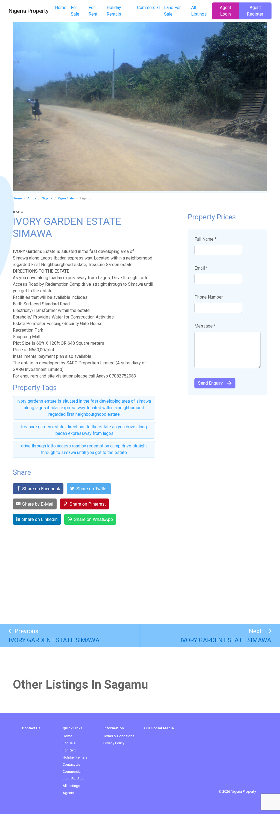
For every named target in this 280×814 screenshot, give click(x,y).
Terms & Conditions (118, 736)
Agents (68, 793)
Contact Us (71, 764)
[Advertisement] (140, 574)
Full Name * (205, 239)
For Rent (93, 11)
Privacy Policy (113, 743)
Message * (205, 326)
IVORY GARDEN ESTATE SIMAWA (54, 640)
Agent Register (255, 11)
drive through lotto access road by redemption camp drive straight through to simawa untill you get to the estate (84, 449)
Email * (201, 268)
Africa (32, 198)
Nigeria (47, 198)
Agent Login (225, 11)
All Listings (199, 11)
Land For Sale (172, 11)
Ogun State (66, 198)
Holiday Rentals (114, 11)
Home (60, 7)
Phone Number (208, 297)
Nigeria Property (28, 11)
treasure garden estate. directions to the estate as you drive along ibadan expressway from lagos (84, 430)
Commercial (148, 7)
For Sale (75, 11)
